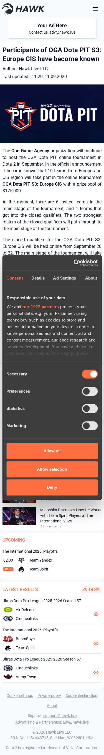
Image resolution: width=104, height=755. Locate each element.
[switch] (90, 391)
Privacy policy (49, 695)
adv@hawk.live (62, 32)
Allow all (52, 450)
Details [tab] (38, 278)
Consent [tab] (14, 278)
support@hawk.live (60, 715)
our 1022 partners (40, 306)
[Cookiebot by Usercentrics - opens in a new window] (74, 262)
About (52, 705)
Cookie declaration (81, 695)
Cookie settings (20, 695)
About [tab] (91, 278)
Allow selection (52, 469)
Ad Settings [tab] (64, 278)
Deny (52, 487)
